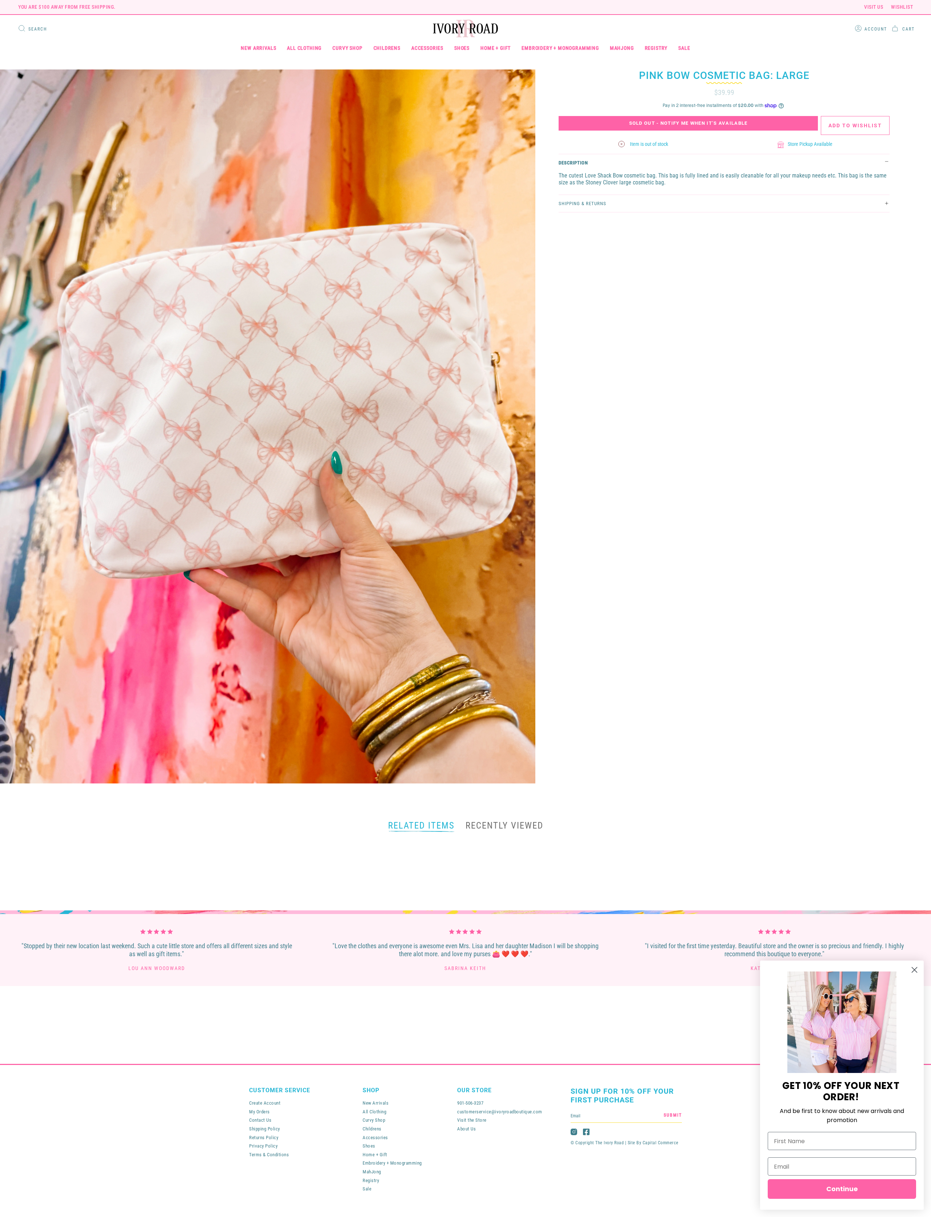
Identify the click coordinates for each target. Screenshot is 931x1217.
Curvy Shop (374, 1120)
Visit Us (873, 7)
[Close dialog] (914, 969)
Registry (371, 1180)
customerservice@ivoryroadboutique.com (499, 1111)
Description (573, 162)
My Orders (259, 1111)
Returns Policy (263, 1137)
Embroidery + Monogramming (392, 1163)
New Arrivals (375, 1103)
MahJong (372, 1171)
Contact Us (260, 1120)
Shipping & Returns (582, 203)
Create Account (264, 1103)
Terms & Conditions (269, 1154)
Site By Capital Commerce (653, 1142)
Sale (367, 1189)
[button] (258, 48)
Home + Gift (375, 1154)
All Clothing (374, 1111)
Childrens (372, 1129)
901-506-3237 (470, 1103)
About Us (466, 1129)
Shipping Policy (264, 1129)
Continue (842, 1188)
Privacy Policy (263, 1146)
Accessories (375, 1137)
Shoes (369, 1146)
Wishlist (902, 7)
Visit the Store (472, 1120)
